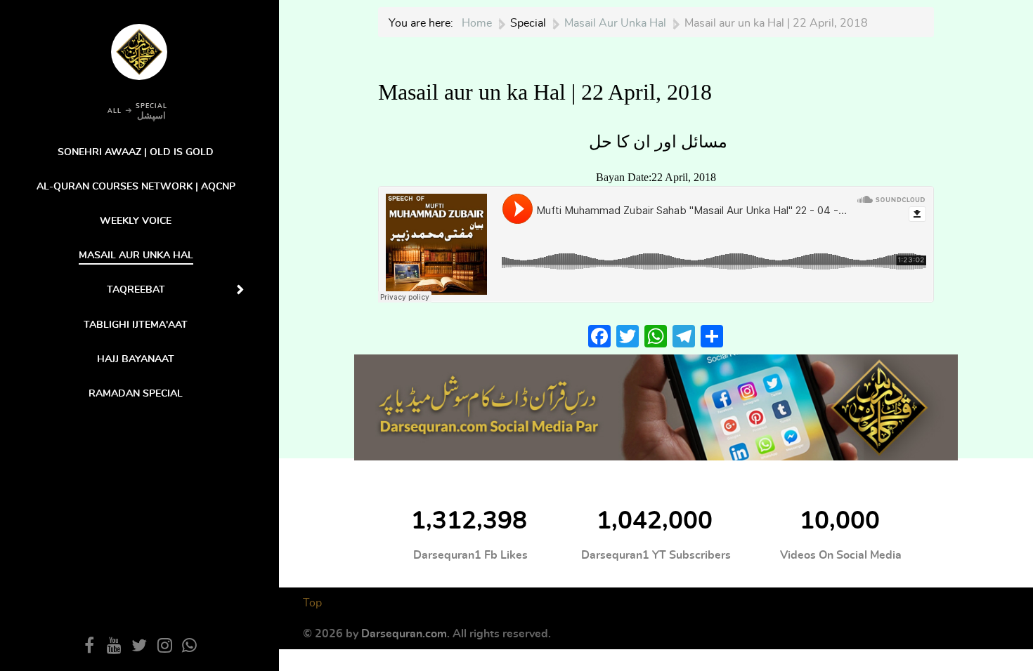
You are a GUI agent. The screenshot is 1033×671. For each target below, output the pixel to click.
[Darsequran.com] (655, 406)
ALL (115, 111)
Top (312, 603)
